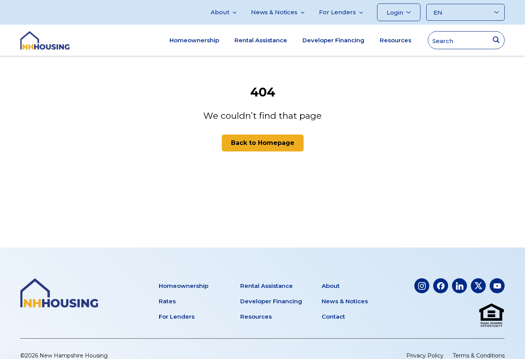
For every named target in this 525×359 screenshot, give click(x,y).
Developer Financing (333, 40)
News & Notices (274, 12)
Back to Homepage (262, 142)
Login (395, 12)
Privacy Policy (425, 355)
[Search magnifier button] (496, 39)
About (220, 12)
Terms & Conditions (479, 355)
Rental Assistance (260, 40)
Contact (333, 316)
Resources (395, 40)
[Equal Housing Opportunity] (491, 315)
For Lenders (337, 12)
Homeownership (194, 40)
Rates (167, 301)
